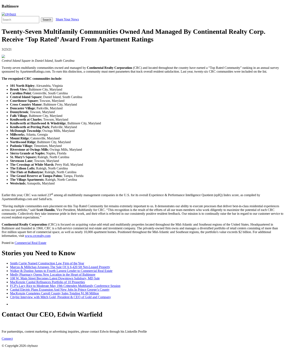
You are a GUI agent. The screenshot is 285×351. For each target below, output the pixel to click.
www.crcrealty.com (37, 235)
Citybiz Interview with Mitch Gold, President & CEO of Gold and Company (60, 297)
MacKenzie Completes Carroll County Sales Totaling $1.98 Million (54, 293)
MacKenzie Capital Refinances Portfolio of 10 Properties (47, 282)
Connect (7, 338)
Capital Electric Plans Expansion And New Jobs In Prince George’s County (60, 289)
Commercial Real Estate (30, 243)
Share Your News (67, 19)
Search (47, 19)
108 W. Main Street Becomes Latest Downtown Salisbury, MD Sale (55, 278)
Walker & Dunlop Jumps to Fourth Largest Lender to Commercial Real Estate (61, 271)
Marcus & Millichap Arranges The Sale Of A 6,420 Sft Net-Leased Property (60, 267)
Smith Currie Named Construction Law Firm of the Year (47, 263)
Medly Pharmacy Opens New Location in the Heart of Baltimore (52, 274)
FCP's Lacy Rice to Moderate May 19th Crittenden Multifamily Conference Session (65, 286)
